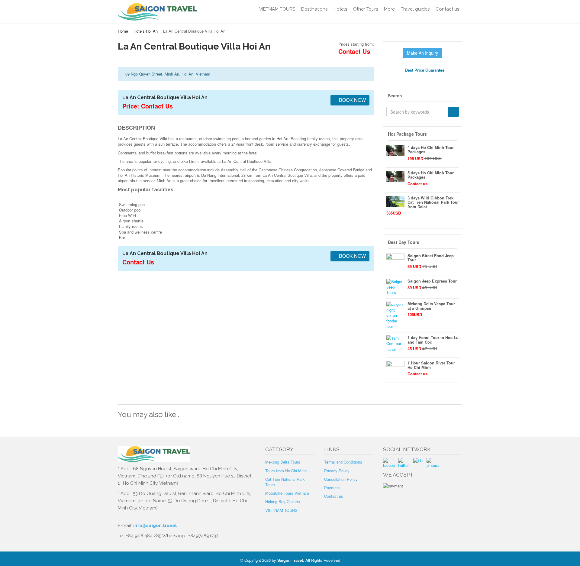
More (389, 9)
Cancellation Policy (341, 479)
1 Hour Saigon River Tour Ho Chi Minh (431, 365)
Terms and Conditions (343, 462)
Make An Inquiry (422, 53)
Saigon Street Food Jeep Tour (431, 258)
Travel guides (415, 9)
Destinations (314, 9)
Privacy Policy (337, 471)
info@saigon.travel (154, 525)
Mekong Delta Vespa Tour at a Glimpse (431, 306)
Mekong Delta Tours (282, 462)
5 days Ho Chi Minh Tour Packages (431, 175)
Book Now (352, 99)
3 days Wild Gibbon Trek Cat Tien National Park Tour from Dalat (433, 202)
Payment (332, 487)
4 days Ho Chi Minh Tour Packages (431, 149)
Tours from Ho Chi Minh (286, 471)
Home (123, 31)
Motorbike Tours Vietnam (287, 493)
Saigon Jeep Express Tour (432, 281)
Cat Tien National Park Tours (285, 481)
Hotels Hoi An (146, 31)
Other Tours (365, 9)
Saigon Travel (290, 560)
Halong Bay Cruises (282, 501)
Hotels (340, 9)
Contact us (447, 9)
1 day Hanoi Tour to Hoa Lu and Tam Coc (433, 339)
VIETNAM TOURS (277, 9)
